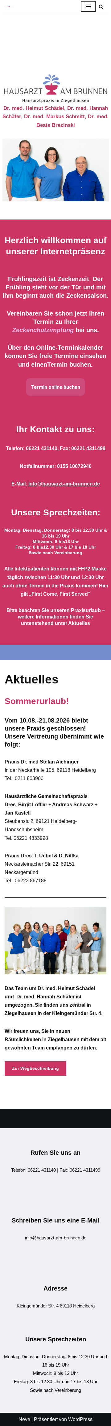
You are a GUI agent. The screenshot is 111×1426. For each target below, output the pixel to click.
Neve (24, 1419)
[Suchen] (101, 6)
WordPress (80, 1419)
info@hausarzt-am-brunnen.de (55, 1237)
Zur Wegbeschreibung (35, 1068)
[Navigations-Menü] (88, 6)
